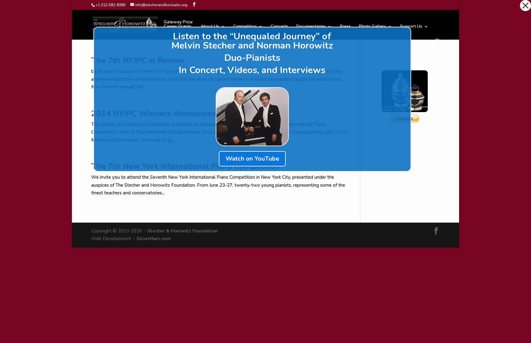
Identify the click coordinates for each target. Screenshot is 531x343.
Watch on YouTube (252, 158)
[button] (525, 5)
